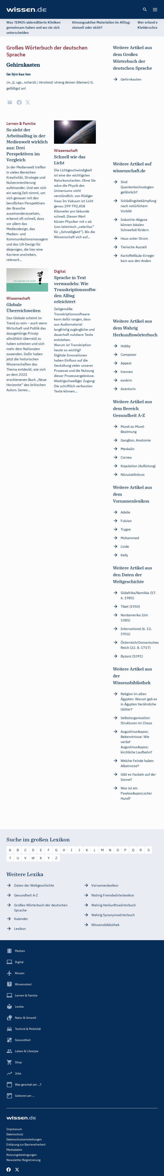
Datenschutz (14, 1134)
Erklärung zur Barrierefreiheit (25, 1144)
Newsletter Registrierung (23, 1160)
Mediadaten (14, 1150)
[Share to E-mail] (9, 102)
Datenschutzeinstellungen (24, 1139)
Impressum (14, 1129)
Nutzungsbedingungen (21, 1155)
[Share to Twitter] (27, 102)
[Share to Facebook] (19, 102)
